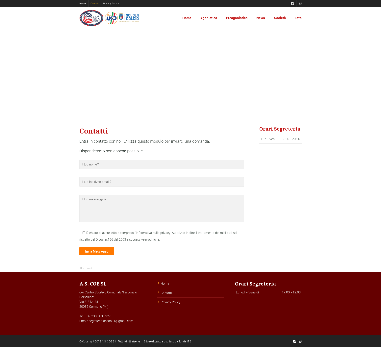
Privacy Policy (111, 3)
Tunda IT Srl (186, 341)
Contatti (94, 3)
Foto (298, 17)
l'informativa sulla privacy (152, 233)
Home (82, 3)
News (260, 17)
